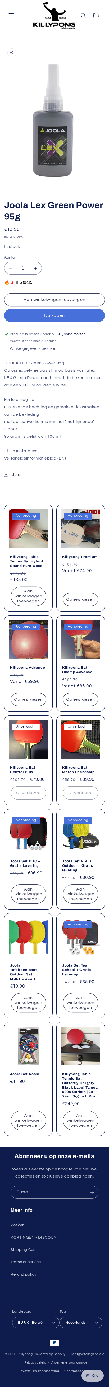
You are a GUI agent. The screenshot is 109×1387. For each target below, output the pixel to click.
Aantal (10, 257)
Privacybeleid (35, 1362)
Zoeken (18, 1225)
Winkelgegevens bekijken (34, 349)
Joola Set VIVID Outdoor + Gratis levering (77, 865)
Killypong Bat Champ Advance (77, 669)
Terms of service (26, 1262)
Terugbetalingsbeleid (88, 1354)
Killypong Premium (79, 556)
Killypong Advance (27, 667)
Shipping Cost (24, 1250)
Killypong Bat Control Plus (22, 770)
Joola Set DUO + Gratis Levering (25, 863)
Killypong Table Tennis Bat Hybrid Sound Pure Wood (26, 560)
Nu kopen (54, 315)
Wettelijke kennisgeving (40, 1371)
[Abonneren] (92, 1192)
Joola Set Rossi (24, 1074)
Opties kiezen (80, 599)
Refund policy (23, 1274)
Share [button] (16, 475)
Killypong (26, 1354)
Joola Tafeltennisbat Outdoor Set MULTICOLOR (23, 972)
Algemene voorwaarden (70, 1362)
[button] (11, 15)
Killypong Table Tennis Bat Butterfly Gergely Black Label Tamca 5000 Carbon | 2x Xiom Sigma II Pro (80, 1085)
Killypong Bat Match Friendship (78, 770)
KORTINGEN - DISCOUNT (35, 1238)
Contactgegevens (78, 1371)
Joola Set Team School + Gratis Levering (76, 969)
